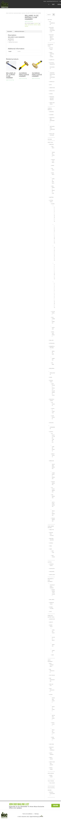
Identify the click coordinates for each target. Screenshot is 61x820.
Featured (50, 139)
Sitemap (36, 814)
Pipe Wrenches (53, 496)
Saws (52, 654)
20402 (26, 24)
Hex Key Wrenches (53, 483)
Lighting (50, 562)
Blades (53, 203)
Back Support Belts (51, 665)
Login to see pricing (29, 21)
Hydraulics (51, 81)
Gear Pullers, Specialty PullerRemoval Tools (53, 389)
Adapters (51, 197)
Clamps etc (51, 59)
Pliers (50, 377)
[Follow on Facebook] (54, 814)
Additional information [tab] (19, 31)
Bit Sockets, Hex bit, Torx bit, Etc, (53, 438)
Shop (53, 4)
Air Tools (50, 19)
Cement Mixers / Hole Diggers (53, 592)
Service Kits (52, 90)
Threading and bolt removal (51, 98)
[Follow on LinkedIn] (58, 814)
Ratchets (51, 422)
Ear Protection (51, 671)
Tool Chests (52, 783)
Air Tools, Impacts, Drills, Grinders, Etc (51, 37)
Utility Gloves (53, 724)
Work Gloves (53, 739)
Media (52, 165)
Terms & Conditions (27, 814)
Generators (52, 619)
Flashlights (52, 568)
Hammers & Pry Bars (17, 13)
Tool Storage (51, 780)
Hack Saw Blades (54, 271)
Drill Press (51, 599)
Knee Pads (51, 744)
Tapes (50, 546)
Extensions (51, 343)
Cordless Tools (53, 631)
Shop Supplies (51, 773)
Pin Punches (53, 404)
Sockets (51, 431)
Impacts (51, 622)
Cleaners (51, 114)
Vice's (50, 611)
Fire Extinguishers (52, 680)
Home (7, 13)
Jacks (50, 84)
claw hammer (30, 24)
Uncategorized (51, 787)
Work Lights (52, 574)
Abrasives (51, 144)
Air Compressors (52, 23)
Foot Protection (51, 690)
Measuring (51, 368)
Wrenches (51, 460)
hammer (35, 24)
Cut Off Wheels (53, 313)
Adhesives (51, 111)
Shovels (51, 543)
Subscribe (55, 806)
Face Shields (52, 675)
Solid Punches (53, 417)
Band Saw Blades (54, 214)
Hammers (23, 13)
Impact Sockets (53, 455)
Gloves (50, 694)
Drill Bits (51, 340)
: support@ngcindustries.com (52, 1)
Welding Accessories (52, 794)
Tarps (50, 549)
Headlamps (51, 571)
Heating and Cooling (51, 534)
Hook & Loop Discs (53, 161)
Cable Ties (51, 529)
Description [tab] (9, 31)
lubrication (52, 87)
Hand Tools (11, 13)
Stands (51, 93)
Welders (49, 790)
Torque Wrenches (53, 520)
